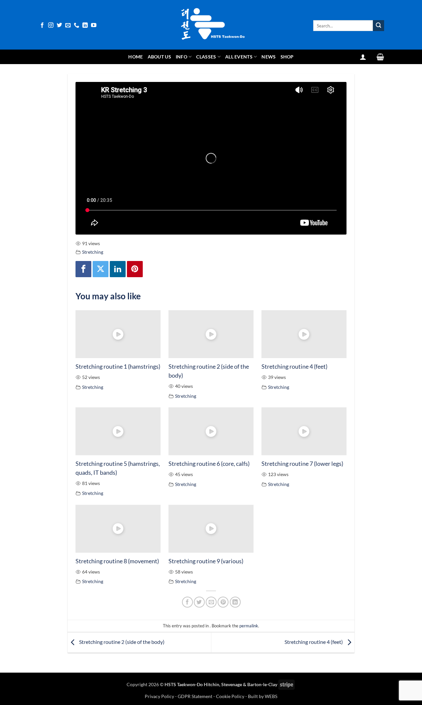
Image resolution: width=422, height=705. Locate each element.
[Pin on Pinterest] (223, 602)
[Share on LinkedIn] (235, 602)
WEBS (271, 696)
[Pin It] (135, 269)
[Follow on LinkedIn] (85, 25)
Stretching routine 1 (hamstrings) (117, 366)
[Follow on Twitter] (59, 25)
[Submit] (378, 25)
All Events (239, 56)
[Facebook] (83, 269)
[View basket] (380, 57)
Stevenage (231, 684)
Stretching (92, 252)
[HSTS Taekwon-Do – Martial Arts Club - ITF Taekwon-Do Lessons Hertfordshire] (211, 25)
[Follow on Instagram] (50, 25)
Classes (206, 56)
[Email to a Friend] (211, 602)
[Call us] (76, 25)
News (268, 56)
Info (181, 56)
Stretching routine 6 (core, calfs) (209, 463)
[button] (363, 57)
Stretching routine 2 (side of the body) (121, 642)
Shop (287, 56)
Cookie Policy (230, 696)
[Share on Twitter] (199, 602)
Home (135, 56)
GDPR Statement (195, 696)
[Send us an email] (68, 25)
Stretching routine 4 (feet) (294, 366)
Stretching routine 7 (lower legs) (302, 463)
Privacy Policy (160, 696)
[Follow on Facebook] (42, 25)
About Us (159, 56)
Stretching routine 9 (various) (205, 561)
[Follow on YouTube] (93, 25)
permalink (248, 625)
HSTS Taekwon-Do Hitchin (192, 684)
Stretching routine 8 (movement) (117, 561)
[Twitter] (100, 269)
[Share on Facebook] (187, 602)
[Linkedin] (118, 269)
